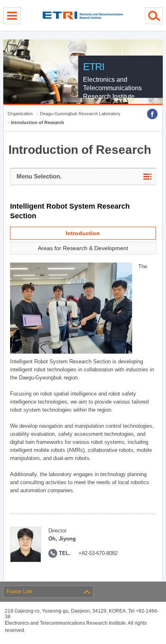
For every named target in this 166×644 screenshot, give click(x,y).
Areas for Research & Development (83, 248)
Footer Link (19, 591)
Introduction (83, 233)
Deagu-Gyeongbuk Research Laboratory (80, 113)
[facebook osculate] (152, 114)
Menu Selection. (39, 176)
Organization (20, 113)
